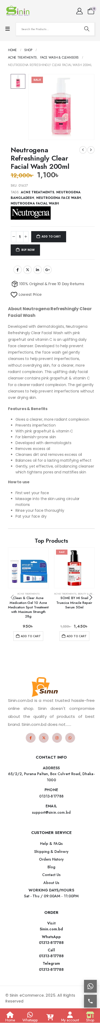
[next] (91, 150)
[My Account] (79, 11)
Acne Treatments (37, 192)
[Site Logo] (18, 11)
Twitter (27, 269)
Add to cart (51, 236)
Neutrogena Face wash (58, 197)
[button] (91, 597)
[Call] (90, 1001)
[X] (44, 738)
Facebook (17, 269)
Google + (47, 269)
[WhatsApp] (70, 738)
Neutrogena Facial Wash (35, 203)
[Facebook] (31, 738)
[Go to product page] (28, 568)
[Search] (86, 29)
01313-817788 (51, 942)
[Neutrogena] (31, 213)
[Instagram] (57, 738)
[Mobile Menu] (7, 29)
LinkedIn (37, 269)
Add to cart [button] (31, 636)
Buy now (28, 250)
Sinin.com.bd (51, 929)
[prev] (83, 150)
